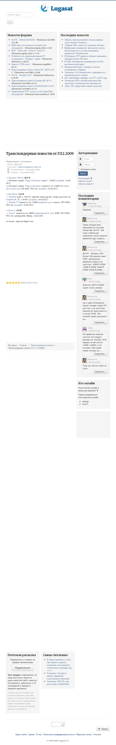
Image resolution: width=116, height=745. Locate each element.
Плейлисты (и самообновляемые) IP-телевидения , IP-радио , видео (28, 57)
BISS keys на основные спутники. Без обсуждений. (28, 46)
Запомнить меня (88, 169)
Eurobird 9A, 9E (13, 199)
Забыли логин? (85, 181)
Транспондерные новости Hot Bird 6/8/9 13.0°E (32, 85)
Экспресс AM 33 (15, 177)
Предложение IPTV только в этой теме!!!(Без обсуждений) (32, 93)
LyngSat (60, 180)
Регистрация (84, 178)
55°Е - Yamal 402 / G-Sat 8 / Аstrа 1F (28, 50)
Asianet (12, 196)
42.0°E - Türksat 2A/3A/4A (23, 39)
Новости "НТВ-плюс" (21, 64)
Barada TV (14, 202)
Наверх (104, 728)
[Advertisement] (58, 123)
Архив (32, 734)
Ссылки (97, 734)
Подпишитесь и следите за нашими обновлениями (22, 661)
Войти (83, 173)
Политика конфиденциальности (58, 734)
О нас (39, 734)
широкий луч (45, 202)
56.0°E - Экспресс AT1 (21, 75)
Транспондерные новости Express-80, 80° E (31, 80)
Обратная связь (84, 734)
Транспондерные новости (29, 166)
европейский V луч (44, 213)
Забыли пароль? (85, 183)
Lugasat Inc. (63, 740)
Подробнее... (100, 212)
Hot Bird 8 (12, 194)
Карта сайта (21, 734)
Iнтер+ (12, 213)
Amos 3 (11, 210)
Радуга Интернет (33, 180)
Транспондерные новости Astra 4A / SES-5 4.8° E (33, 71)
